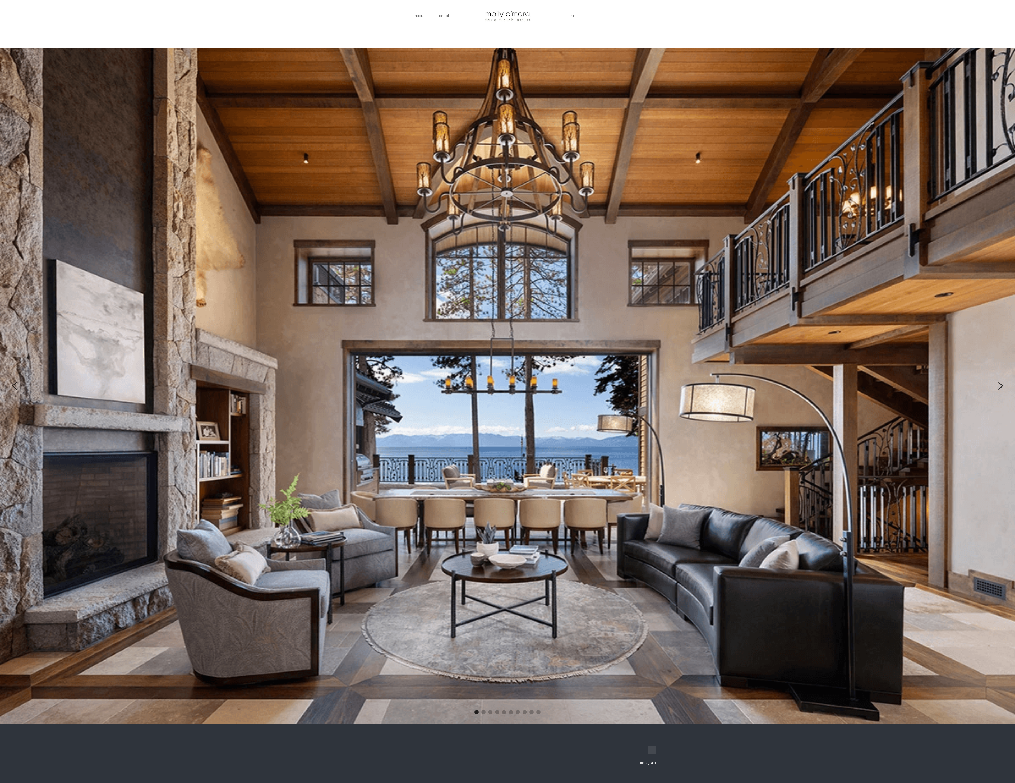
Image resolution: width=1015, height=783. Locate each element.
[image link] (507, 15)
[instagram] (652, 734)
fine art (604, 15)
